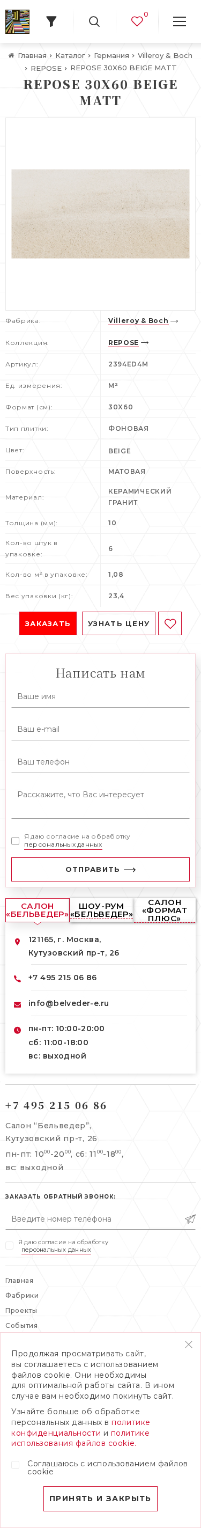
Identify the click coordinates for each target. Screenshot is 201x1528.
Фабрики (22, 1295)
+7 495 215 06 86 (62, 977)
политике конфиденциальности (81, 1427)
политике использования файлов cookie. (80, 1438)
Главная (19, 1280)
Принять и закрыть (100, 1498)
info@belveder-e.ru (68, 1003)
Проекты (21, 1310)
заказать (48, 623)
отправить (93, 869)
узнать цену (119, 623)
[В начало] (17, 22)
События (21, 1325)
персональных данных (63, 844)
